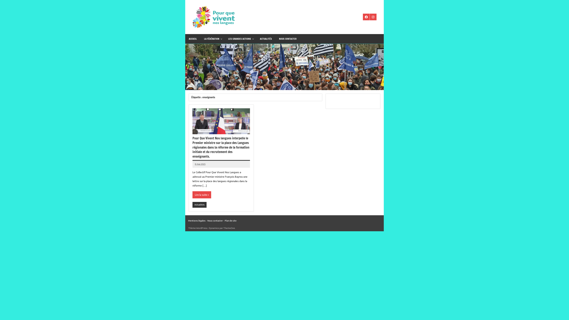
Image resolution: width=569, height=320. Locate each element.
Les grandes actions (239, 38)
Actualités (266, 38)
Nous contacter (288, 38)
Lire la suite (201, 194)
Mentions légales (197, 220)
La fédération (211, 38)
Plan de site (230, 220)
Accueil (193, 38)
